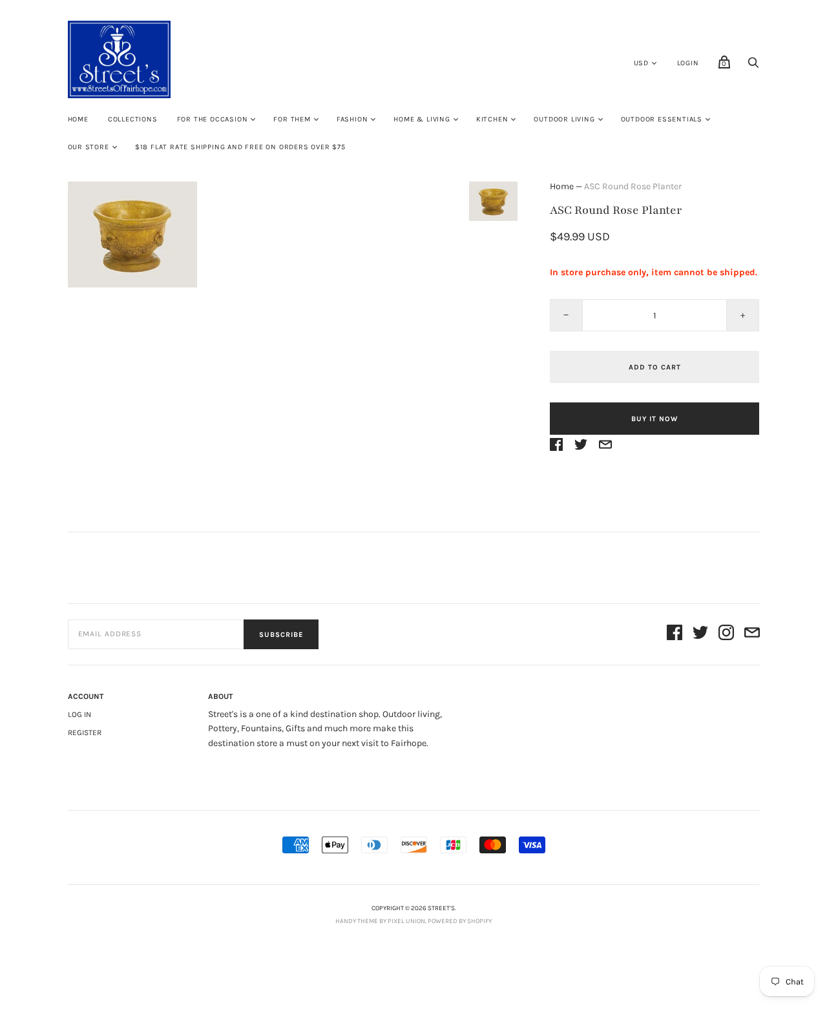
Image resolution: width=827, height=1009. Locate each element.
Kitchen (492, 119)
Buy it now (654, 419)
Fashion (352, 119)
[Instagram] (726, 635)
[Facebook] (674, 635)
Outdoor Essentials (661, 119)
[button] (493, 201)
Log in (79, 714)
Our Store (88, 147)
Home (78, 119)
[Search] (753, 66)
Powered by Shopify (460, 921)
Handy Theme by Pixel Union (380, 921)
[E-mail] (752, 635)
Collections (133, 119)
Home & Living (421, 119)
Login (688, 63)
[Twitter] (700, 635)
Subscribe (281, 634)
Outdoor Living (564, 119)
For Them (291, 119)
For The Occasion (212, 119)
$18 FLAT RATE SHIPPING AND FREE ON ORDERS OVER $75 (240, 147)
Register (84, 732)
